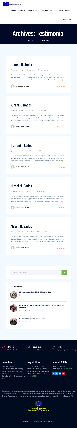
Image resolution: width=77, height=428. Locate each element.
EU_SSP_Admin (23, 86)
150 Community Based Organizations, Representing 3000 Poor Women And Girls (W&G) (41, 306)
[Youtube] (63, 373)
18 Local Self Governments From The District (32, 319)
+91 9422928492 (32, 376)
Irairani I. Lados (21, 145)
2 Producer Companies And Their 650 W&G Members (35, 292)
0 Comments (44, 70)
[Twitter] (56, 373)
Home (13, 11)
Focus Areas (32, 11)
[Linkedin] (60, 373)
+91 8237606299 (38, 374)
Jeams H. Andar (21, 64)
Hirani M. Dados (21, 185)
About (20, 11)
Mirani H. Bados (21, 226)
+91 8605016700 (12, 350)
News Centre (64, 11)
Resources (67, 20)
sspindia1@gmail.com (39, 350)
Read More (62, 86)
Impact (53, 11)
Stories (45, 11)
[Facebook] (53, 373)
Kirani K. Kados (21, 105)
